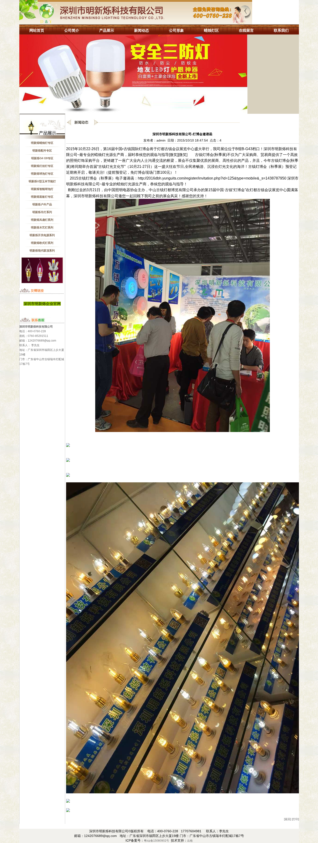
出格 (190, 840)
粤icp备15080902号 (156, 840)
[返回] (287, 819)
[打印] (295, 819)
